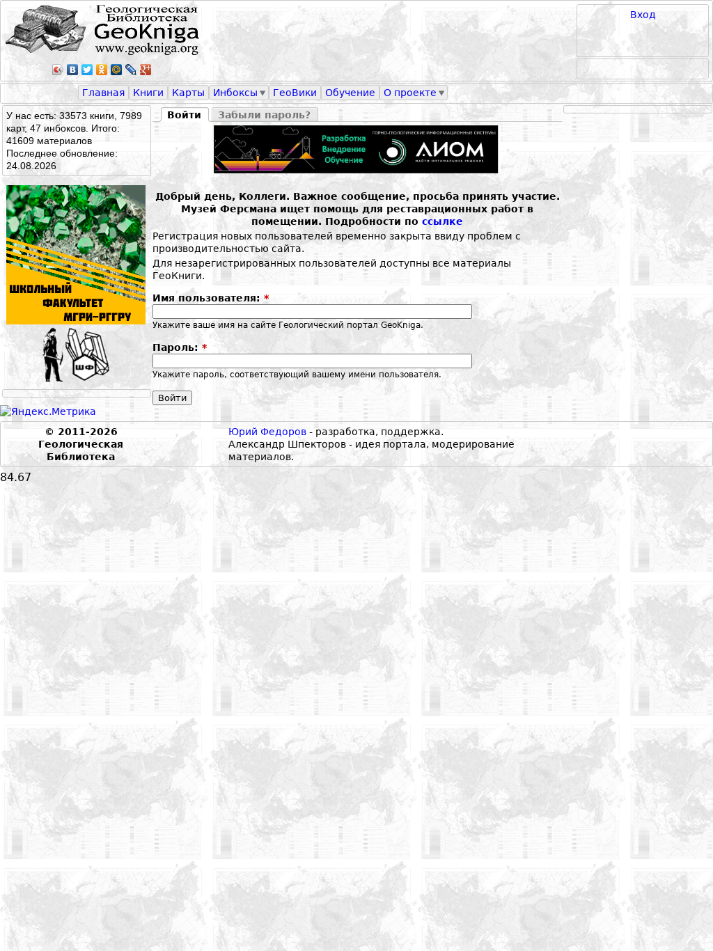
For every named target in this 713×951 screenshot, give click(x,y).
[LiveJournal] (131, 70)
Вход (643, 14)
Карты (188, 92)
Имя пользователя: (210, 298)
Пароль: (179, 347)
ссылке (442, 221)
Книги (148, 92)
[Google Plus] (146, 70)
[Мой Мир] (116, 70)
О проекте (410, 92)
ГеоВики (295, 92)
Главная (103, 92)
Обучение (350, 92)
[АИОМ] (357, 149)
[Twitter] (87, 70)
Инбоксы (235, 92)
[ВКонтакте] (72, 70)
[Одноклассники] (102, 70)
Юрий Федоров (267, 431)
